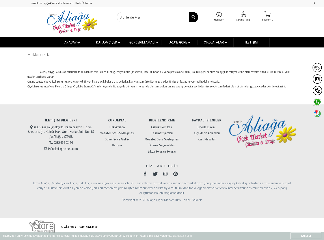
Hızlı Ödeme (83, 3)
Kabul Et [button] (306, 235)
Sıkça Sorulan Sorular (162, 151)
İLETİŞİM (251, 42)
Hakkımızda (117, 127)
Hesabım (219, 19)
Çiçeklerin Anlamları (207, 133)
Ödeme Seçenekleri (162, 145)
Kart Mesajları (207, 139)
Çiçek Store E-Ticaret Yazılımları (79, 227)
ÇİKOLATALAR (214, 42)
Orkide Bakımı (206, 127)
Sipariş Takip (243, 19)
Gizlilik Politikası (162, 127)
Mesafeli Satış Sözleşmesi (117, 133)
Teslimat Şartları (162, 133)
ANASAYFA (72, 42)
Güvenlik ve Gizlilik (117, 139)
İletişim (117, 145)
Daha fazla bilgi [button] (182, 235)
